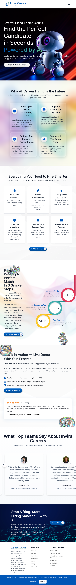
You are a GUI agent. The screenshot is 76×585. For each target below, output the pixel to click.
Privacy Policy (54, 551)
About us (33, 551)
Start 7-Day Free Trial (17, 65)
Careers (33, 561)
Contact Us (34, 566)
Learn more (32, 581)
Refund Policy (54, 560)
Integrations (34, 558)
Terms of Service (55, 553)
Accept (42, 582)
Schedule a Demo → (13, 390)
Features (33, 553)
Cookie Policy (54, 563)
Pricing (33, 564)
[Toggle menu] (69, 4)
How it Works (34, 556)
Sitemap (52, 565)
